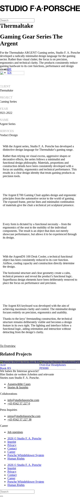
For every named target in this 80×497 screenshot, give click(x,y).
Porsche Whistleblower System (25, 455)
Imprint (11, 441)
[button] (3, 15)
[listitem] (19, 362)
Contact (12, 448)
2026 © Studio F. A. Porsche (24, 438)
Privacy (11, 445)
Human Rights (16, 458)
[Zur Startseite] (40, 10)
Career (11, 451)
